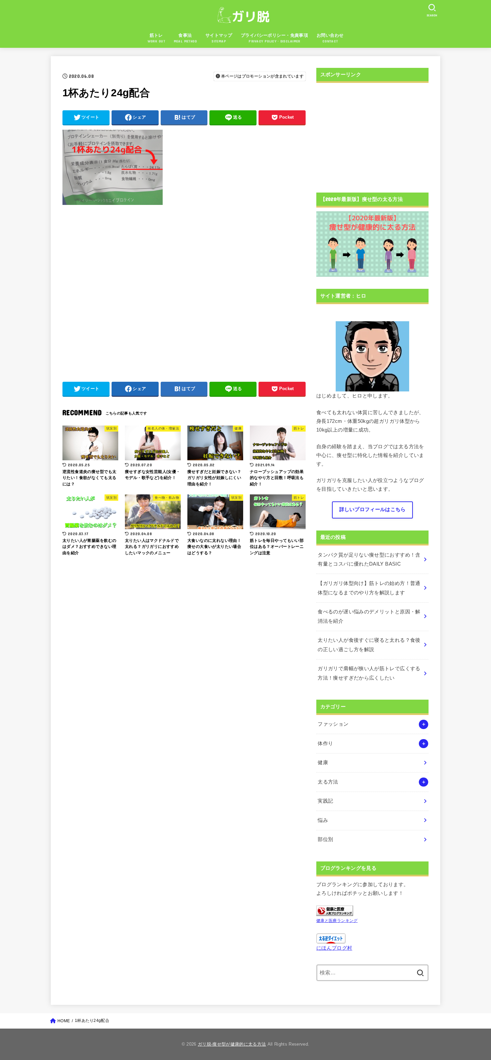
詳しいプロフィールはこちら (372, 509)
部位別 (325, 839)
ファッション (333, 724)
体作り (325, 743)
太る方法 (328, 782)
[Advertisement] (184, 290)
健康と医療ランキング (337, 920)
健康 (323, 762)
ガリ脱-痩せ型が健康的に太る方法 (232, 1044)
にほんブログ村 (334, 948)
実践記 (325, 801)
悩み (323, 820)
